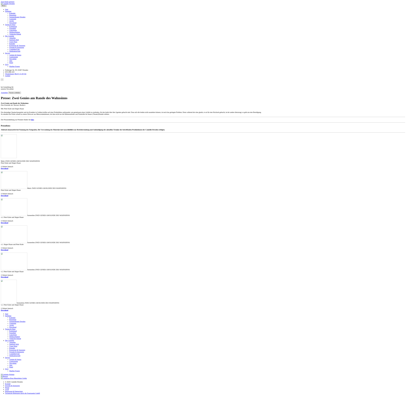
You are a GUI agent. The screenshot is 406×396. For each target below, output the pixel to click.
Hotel (11, 63)
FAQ (6, 64)
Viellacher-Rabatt (15, 34)
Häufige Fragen (14, 66)
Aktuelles (12, 38)
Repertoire (12, 15)
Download (12, 23)
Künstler (12, 44)
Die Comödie (9, 36)
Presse (7, 388)
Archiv (11, 21)
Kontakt (7, 384)
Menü (4, 6)
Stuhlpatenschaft (14, 51)
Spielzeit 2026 (14, 40)
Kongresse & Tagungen (17, 45)
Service (7, 53)
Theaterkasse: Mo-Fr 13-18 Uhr (15, 74)
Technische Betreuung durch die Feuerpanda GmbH (22, 393)
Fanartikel (12, 28)
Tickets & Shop (10, 25)
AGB (7, 389)
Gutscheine (13, 30)
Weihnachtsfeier (14, 32)
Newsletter (12, 59)
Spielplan (8, 11)
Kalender (12, 13)
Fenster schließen (14, 93)
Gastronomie (13, 57)
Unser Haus (13, 42)
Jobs (10, 61)
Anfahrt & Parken (15, 55)
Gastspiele (12, 19)
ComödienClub (14, 49)
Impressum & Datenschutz (14, 391)
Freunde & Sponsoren (16, 47)
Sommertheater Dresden (17, 17)
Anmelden (4, 93)
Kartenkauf (13, 26)
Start (6, 9)
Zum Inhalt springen (7, 2)
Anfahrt (7, 76)
